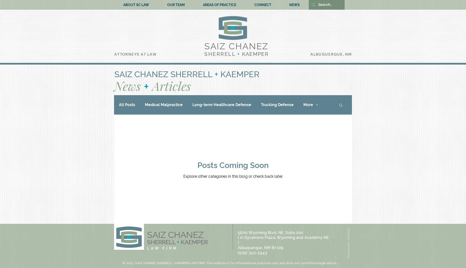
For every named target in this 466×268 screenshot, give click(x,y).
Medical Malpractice (164, 104)
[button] (341, 105)
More (308, 104)
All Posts (127, 104)
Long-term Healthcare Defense (221, 104)
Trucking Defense (277, 104)
